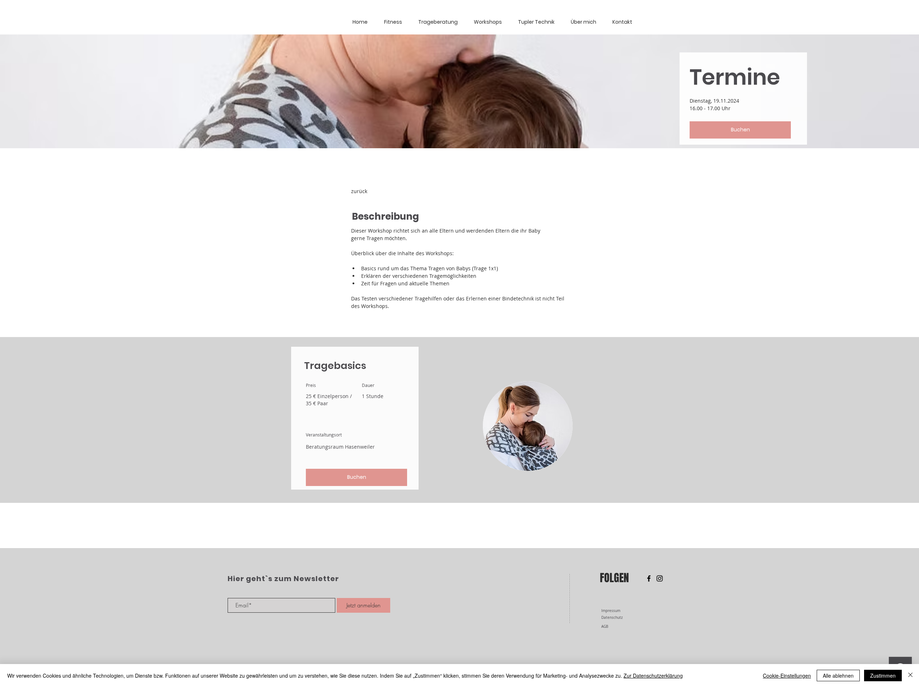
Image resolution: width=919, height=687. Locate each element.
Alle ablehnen (838, 675)
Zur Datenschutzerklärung (653, 675)
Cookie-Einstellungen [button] (787, 675)
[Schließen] (910, 675)
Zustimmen (883, 675)
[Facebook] (649, 578)
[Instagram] (660, 578)
